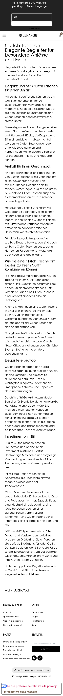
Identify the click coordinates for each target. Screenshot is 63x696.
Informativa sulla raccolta (20, 691)
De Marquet (37, 612)
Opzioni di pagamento (14, 621)
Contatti (7, 612)
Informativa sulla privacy (15, 641)
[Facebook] (34, 658)
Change (31, 23)
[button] (4, 35)
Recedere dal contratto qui (16, 658)
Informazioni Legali (12, 654)
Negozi (35, 616)
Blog (34, 625)
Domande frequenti (12, 625)
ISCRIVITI (45, 649)
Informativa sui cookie (13, 646)
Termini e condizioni (12, 650)
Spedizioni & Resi (11, 616)
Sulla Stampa (38, 621)
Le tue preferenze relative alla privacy (32, 686)
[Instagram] (40, 658)
